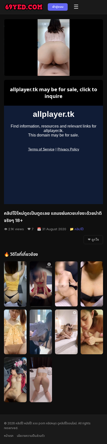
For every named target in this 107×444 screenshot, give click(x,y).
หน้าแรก (8, 436)
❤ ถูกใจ (93, 239)
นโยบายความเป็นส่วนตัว (31, 436)
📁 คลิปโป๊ (77, 229)
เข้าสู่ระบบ (57, 6)
